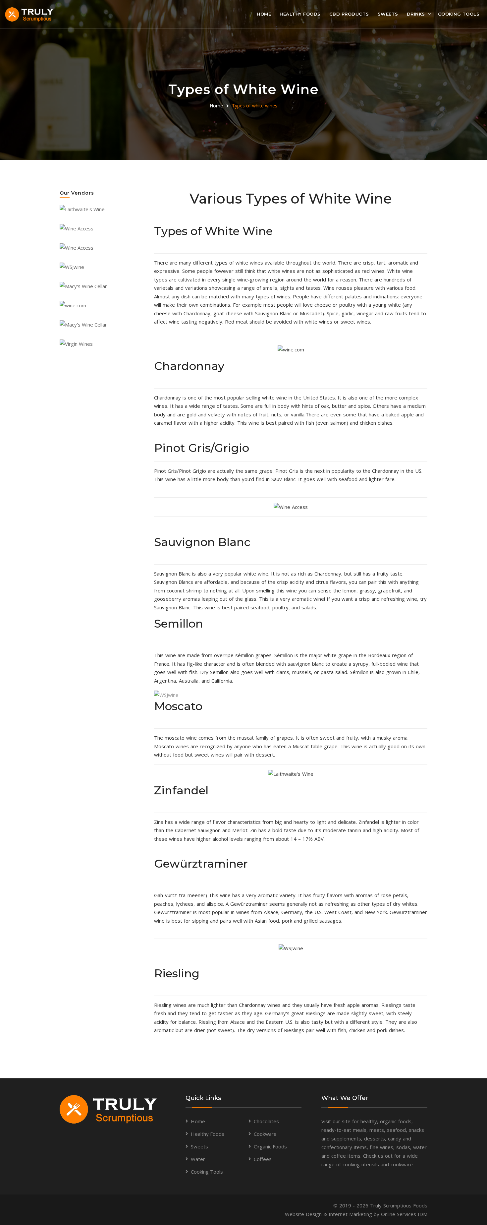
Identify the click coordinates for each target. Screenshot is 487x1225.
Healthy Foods (300, 14)
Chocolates (266, 1121)
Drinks (416, 14)
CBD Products (349, 14)
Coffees (263, 1159)
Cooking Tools (459, 14)
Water (198, 1159)
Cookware (265, 1134)
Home (264, 14)
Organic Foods (270, 1146)
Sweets (388, 14)
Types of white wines (254, 105)
